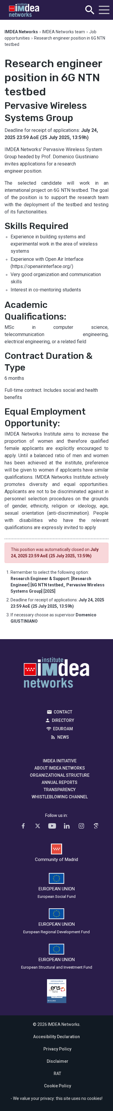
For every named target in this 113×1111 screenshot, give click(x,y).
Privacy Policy (57, 1049)
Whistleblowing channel (60, 796)
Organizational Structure (59, 775)
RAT (57, 1073)
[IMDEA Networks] (24, 10)
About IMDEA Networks (59, 768)
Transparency (60, 789)
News (63, 737)
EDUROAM (63, 728)
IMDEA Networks (56, 674)
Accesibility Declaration (56, 1036)
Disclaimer (57, 1061)
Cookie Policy (57, 1085)
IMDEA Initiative (60, 760)
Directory (63, 720)
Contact (63, 712)
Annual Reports (59, 782)
